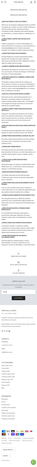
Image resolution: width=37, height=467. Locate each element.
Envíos (4, 402)
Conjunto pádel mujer (8, 374)
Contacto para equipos (9, 407)
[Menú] (2, 2)
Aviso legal (5, 410)
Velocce (7, 460)
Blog (3, 388)
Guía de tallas (6, 382)
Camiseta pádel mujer (8, 376)
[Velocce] (18, 2)
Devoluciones (6, 404)
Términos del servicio (8, 416)
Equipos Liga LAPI (7, 379)
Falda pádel (5, 368)
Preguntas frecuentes (8, 418)
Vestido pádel (6, 371)
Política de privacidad (8, 413)
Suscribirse (18, 298)
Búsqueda (5, 399)
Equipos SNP (6, 385)
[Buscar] (6, 2)
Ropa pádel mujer (7, 365)
